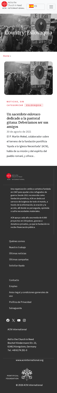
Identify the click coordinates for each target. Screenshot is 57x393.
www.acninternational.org (29, 360)
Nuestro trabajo (17, 247)
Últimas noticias (17, 253)
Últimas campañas (19, 259)
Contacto (14, 280)
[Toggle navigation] (51, 7)
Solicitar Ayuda (16, 265)
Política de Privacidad (20, 302)
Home (6, 56)
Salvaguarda (15, 308)
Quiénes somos (17, 241)
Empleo (13, 286)
